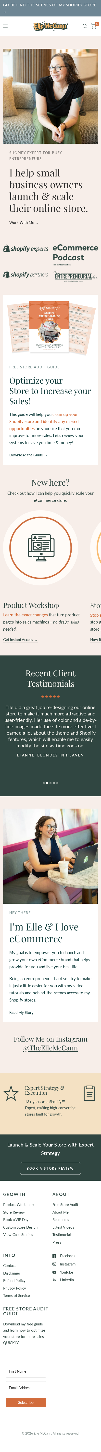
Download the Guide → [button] (28, 455)
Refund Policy (14, 1280)
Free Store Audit (65, 1204)
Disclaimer (11, 1273)
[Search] (85, 26)
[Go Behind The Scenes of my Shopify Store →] (50, 8)
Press (56, 1242)
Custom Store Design (20, 1227)
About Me (60, 1212)
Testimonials (62, 1234)
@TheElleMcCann (50, 1047)
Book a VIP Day (15, 1219)
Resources (60, 1219)
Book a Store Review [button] (50, 1168)
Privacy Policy (14, 1288)
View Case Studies (18, 1234)
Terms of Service (16, 1295)
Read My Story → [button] (23, 1012)
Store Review (14, 1212)
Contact (9, 1265)
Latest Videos (63, 1227)
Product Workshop (18, 1204)
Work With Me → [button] (24, 222)
